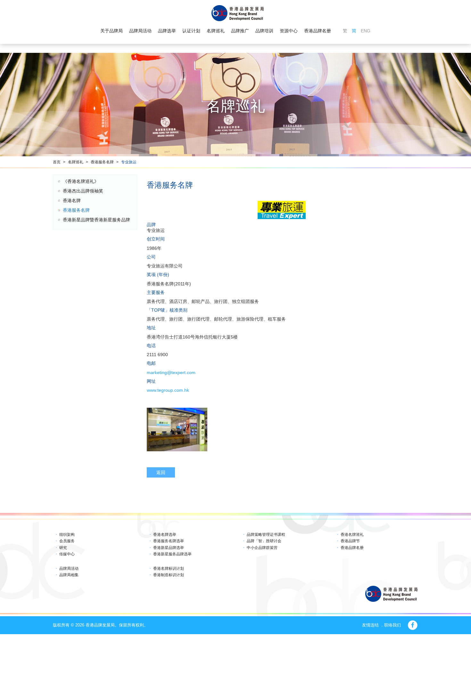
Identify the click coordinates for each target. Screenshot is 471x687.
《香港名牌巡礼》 (81, 181)
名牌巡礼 (216, 30)
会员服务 (67, 541)
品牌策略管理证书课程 (266, 534)
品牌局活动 (140, 30)
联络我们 (392, 625)
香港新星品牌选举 (168, 547)
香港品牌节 (350, 541)
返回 (160, 472)
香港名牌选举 (164, 534)
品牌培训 (264, 30)
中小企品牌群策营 (262, 547)
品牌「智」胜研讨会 (264, 541)
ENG (365, 30)
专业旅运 (128, 162)
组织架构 (67, 534)
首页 (57, 162)
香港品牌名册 (317, 30)
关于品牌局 (111, 30)
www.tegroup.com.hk (168, 390)
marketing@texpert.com (171, 372)
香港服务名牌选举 (168, 541)
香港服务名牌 (102, 162)
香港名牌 (72, 200)
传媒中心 (67, 554)
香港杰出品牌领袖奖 (83, 190)
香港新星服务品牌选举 (172, 554)
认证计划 (191, 30)
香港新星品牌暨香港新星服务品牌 (96, 219)
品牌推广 (240, 30)
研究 (63, 547)
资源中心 (289, 30)
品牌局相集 (68, 575)
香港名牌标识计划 (168, 568)
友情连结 (370, 625)
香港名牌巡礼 (352, 534)
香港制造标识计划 (168, 575)
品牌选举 (167, 30)
